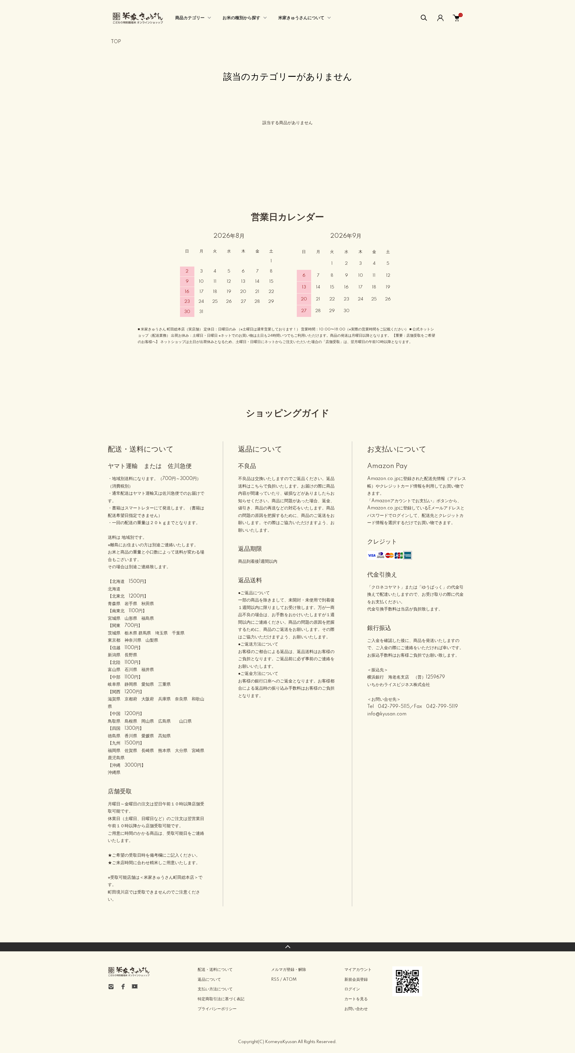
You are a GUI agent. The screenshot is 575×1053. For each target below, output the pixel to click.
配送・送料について (215, 970)
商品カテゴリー (190, 18)
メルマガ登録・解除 (288, 970)
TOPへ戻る (287, 946)
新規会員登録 (356, 979)
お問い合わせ (356, 1009)
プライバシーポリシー (217, 1009)
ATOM (289, 979)
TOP (116, 42)
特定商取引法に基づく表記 (221, 999)
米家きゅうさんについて (301, 18)
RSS (275, 979)
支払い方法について (215, 989)
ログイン (352, 989)
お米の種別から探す (241, 18)
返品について (209, 979)
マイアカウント (358, 970)
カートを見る (356, 999)
